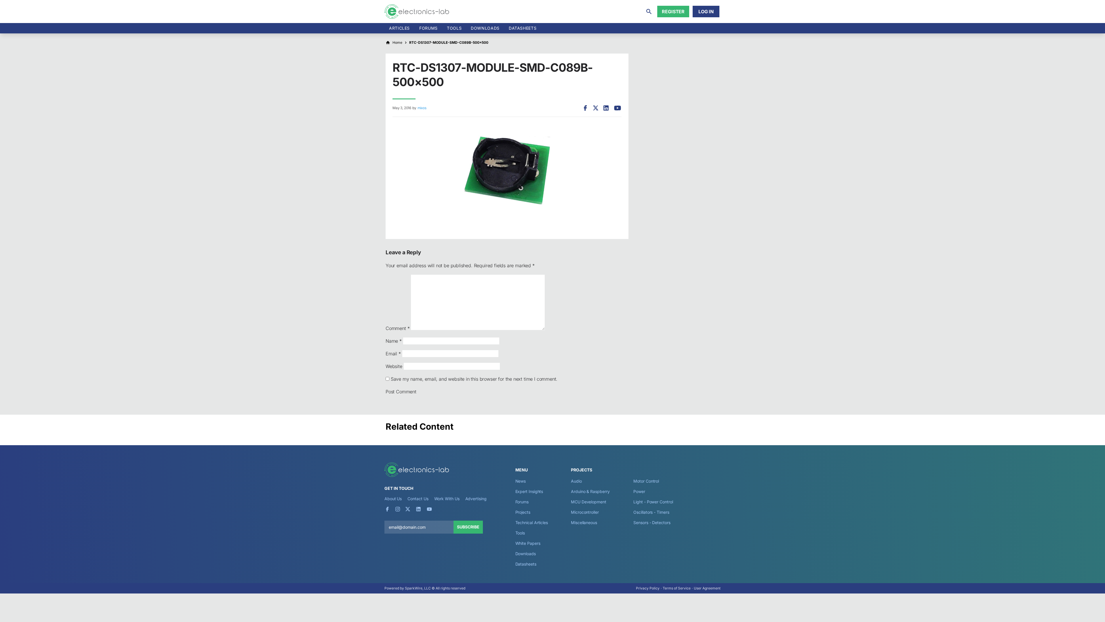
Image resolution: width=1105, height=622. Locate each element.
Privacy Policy (648, 588)
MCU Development (588, 501)
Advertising (476, 498)
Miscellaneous (584, 522)
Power (639, 491)
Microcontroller (585, 512)
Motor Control (646, 481)
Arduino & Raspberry (590, 491)
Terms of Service (677, 588)
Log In (706, 11)
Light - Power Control (653, 501)
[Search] (648, 11)
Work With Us (447, 498)
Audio (576, 481)
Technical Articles (531, 522)
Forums (428, 28)
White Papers (527, 543)
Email (393, 353)
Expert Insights (529, 491)
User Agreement (707, 588)
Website (394, 366)
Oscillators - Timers (651, 512)
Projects (522, 512)
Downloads (525, 553)
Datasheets (522, 28)
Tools (454, 28)
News (520, 481)
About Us (393, 498)
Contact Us (417, 498)
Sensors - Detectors (651, 522)
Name (394, 341)
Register (673, 11)
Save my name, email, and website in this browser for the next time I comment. (474, 379)
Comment (397, 328)
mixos (422, 108)
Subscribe (468, 526)
